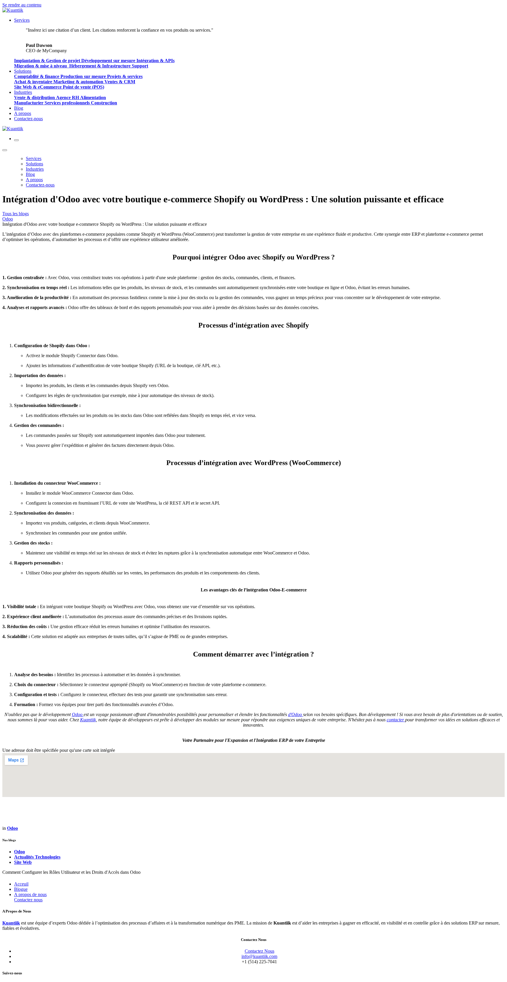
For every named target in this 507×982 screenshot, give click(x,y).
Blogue (21, 889)
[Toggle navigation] (16, 140)
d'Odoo (295, 714)
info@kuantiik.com (259, 956)
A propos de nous (30, 894)
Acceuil (21, 883)
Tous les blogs (15, 213)
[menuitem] (22, 20)
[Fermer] (4, 150)
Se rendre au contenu (21, 4)
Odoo (7, 218)
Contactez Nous (259, 951)
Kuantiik (11, 922)
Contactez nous (28, 899)
